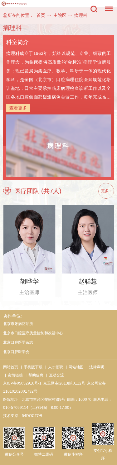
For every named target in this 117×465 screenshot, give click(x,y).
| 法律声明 (94, 367)
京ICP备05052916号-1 (22, 383)
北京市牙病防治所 (18, 324)
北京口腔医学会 (16, 352)
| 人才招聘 (53, 367)
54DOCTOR (32, 416)
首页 (41, 15)
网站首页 (10, 367)
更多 (105, 191)
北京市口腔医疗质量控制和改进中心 (33, 333)
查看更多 (18, 107)
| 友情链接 (13, 375)
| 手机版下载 (30, 367)
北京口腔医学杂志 (18, 342)
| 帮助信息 (33, 375)
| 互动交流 (54, 375)
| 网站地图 (74, 367)
